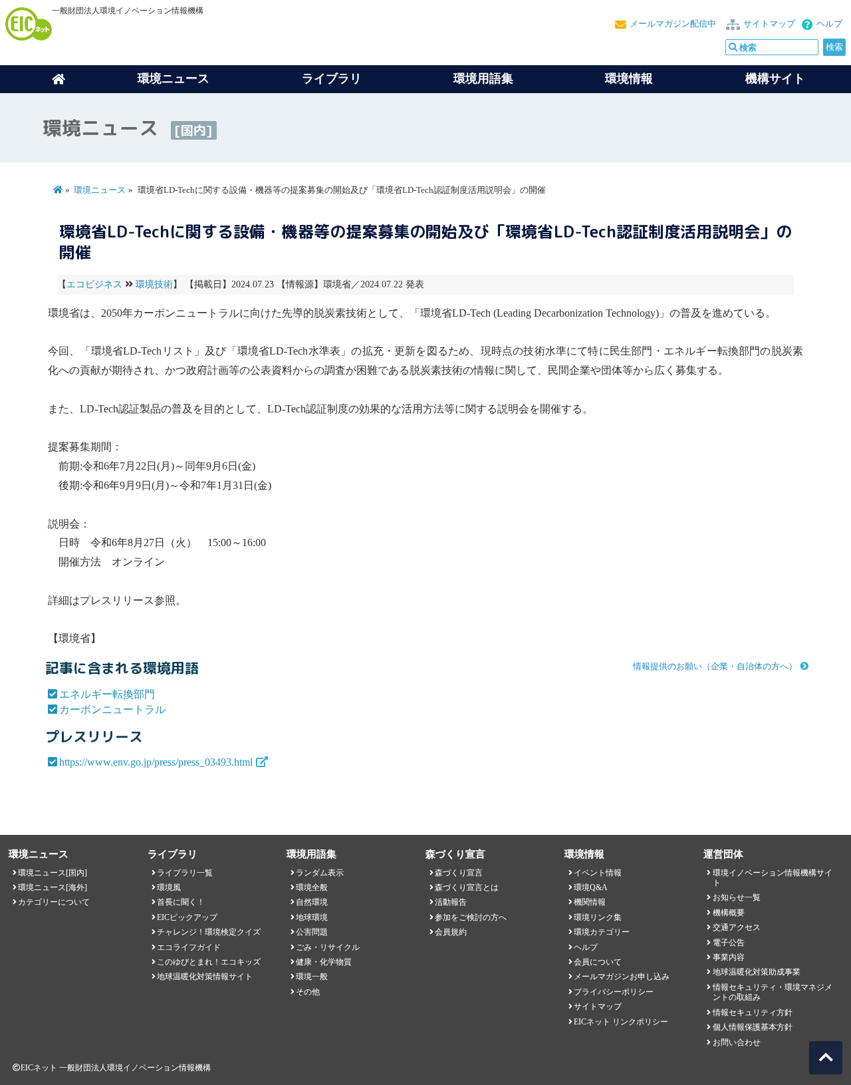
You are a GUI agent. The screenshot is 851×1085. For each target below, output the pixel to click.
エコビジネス (94, 284)
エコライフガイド (189, 947)
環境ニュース (100, 190)
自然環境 (312, 902)
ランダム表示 (320, 872)
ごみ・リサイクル (328, 947)
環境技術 (154, 284)
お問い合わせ (737, 1042)
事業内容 (729, 957)
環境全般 (312, 887)
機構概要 (729, 912)
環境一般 (312, 976)
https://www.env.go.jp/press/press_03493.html (156, 762)
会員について (598, 962)
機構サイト (775, 78)
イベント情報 (598, 872)
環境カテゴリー (602, 932)
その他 (308, 992)
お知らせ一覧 (737, 897)
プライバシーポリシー (614, 992)
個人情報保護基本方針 (752, 1027)
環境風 (169, 887)
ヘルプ (829, 24)
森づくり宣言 (459, 872)
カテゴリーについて (54, 902)
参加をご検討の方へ (471, 917)
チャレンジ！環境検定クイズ (209, 932)
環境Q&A (591, 887)
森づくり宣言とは (467, 887)
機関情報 (590, 902)
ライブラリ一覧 (185, 872)
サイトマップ (769, 24)
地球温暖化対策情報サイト (205, 976)
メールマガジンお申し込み (621, 976)
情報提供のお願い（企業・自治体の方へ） (715, 666)
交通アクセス (737, 927)
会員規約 (451, 932)
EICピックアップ (187, 917)
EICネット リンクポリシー (621, 1021)
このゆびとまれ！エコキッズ (209, 962)
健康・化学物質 (324, 962)
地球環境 (312, 917)
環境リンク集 (598, 917)
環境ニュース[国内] (52, 872)
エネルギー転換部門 (107, 694)
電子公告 (729, 942)
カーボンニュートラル (112, 709)
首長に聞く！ (181, 902)
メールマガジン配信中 (673, 24)
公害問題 (312, 932)
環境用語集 (483, 78)
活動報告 (451, 902)
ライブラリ (332, 78)
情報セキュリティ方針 (752, 1012)
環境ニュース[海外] (52, 887)
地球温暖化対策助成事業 (756, 972)
